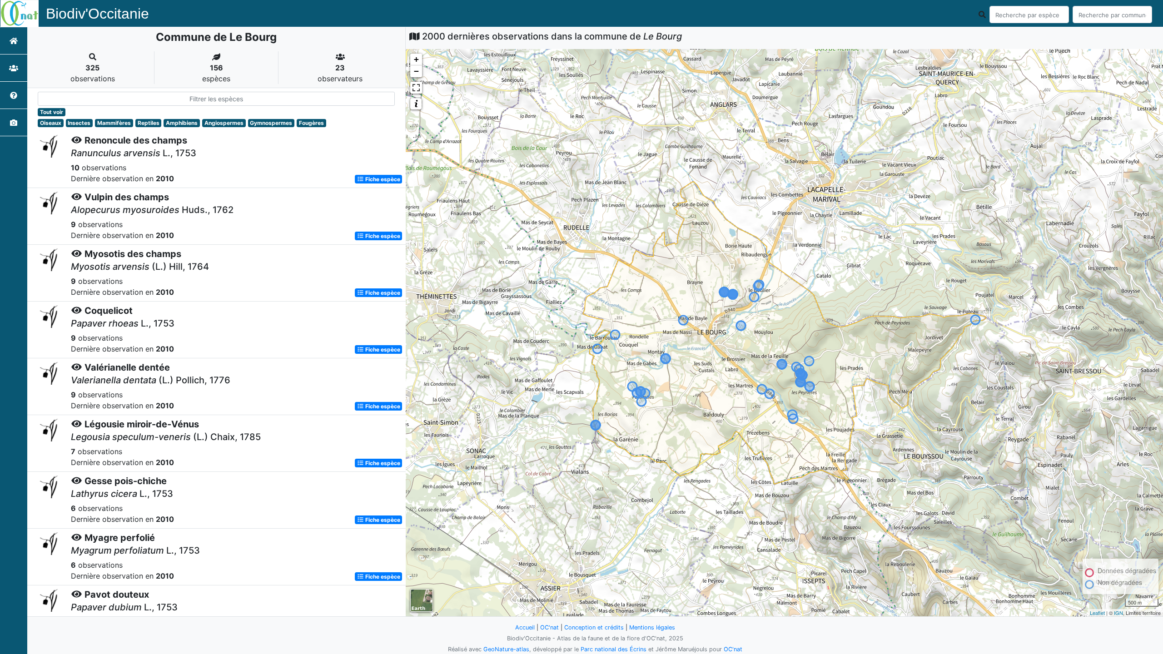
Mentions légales (652, 627)
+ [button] (416, 59)
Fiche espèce (382, 179)
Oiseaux (50, 122)
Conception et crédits (594, 627)
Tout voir (51, 112)
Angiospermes (224, 122)
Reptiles (148, 122)
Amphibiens (182, 122)
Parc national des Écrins (613, 649)
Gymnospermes (271, 122)
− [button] (416, 71)
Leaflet (1097, 612)
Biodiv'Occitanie (97, 13)
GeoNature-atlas (506, 649)
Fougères (311, 122)
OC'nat (549, 627)
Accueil (525, 627)
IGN (1118, 612)
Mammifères (114, 122)
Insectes (79, 122)
